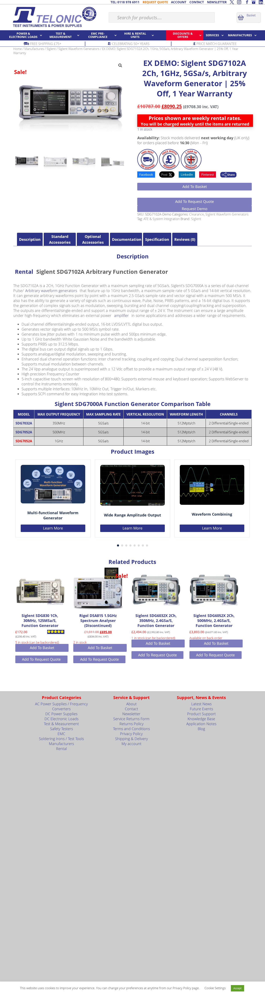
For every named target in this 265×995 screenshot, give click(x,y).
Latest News (201, 703)
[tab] (30, 239)
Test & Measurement (61, 723)
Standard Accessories (60, 239)
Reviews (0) (184, 239)
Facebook (146, 174)
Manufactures (34, 49)
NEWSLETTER (217, 2)
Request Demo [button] (194, 208)
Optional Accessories (93, 239)
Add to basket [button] (42, 647)
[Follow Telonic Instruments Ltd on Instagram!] (239, 2)
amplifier (121, 315)
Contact (131, 708)
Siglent (51, 49)
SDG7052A (24, 432)
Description (30, 239)
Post (164, 174)
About (131, 703)
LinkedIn (187, 174)
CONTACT (196, 2)
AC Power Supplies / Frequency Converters (61, 706)
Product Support (201, 713)
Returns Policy (131, 723)
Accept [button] (237, 988)
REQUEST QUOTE (155, 2)
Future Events (201, 708)
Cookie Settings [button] (215, 988)
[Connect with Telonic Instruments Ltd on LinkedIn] (261, 2)
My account (131, 743)
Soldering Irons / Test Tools (61, 738)
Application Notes (201, 723)
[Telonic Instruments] (54, 16)
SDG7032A (24, 423)
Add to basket (194, 186)
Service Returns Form (131, 718)
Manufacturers (61, 743)
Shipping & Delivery (131, 738)
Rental (24, 271)
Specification (157, 239)
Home (17, 49)
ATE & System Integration (161, 219)
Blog (201, 728)
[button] (120, 65)
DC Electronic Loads (61, 718)
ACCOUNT (178, 2)
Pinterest (207, 174)
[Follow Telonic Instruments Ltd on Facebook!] (246, 2)
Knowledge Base (201, 718)
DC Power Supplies (61, 713)
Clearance (196, 214)
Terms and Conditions (131, 728)
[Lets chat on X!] (232, 2)
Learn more (53, 528)
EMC (61, 733)
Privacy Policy (131, 733)
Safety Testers (61, 728)
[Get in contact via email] (228, 175)
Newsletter (131, 713)
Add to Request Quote (194, 201)
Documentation (126, 239)
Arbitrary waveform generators (51, 290)
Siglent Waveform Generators (78, 49)
